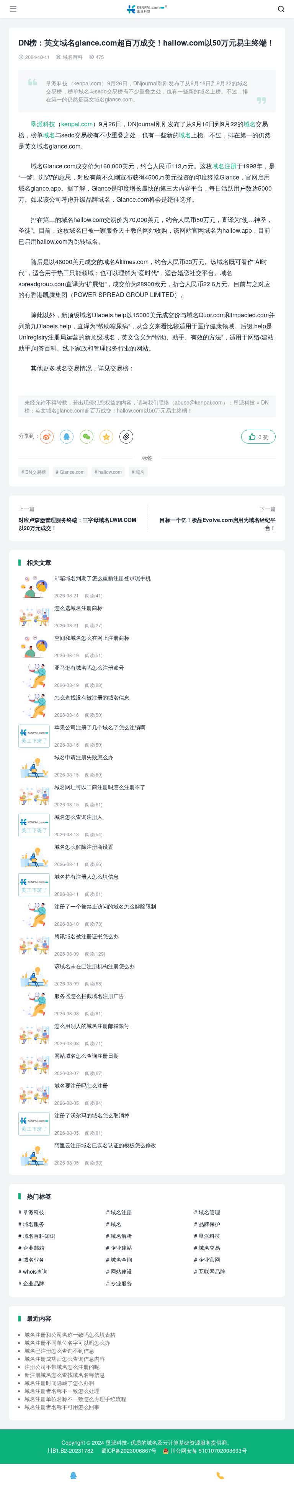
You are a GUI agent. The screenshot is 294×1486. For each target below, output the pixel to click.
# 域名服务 (31, 1224)
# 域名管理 (207, 1212)
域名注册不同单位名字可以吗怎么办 (67, 1342)
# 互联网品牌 (209, 1271)
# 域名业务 (31, 1259)
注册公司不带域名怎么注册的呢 (62, 1366)
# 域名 (113, 1224)
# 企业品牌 (31, 1283)
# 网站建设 (119, 1271)
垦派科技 (43, 123)
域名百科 (73, 56)
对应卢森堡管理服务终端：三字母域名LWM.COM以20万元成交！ (77, 518)
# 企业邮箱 (31, 1247)
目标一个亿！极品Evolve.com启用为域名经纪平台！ (218, 518)
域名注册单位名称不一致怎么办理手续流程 (75, 1399)
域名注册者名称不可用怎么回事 (62, 1407)
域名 (249, 123)
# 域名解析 (119, 1235)
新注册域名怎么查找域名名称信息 (64, 1374)
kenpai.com (77, 123)
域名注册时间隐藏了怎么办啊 (59, 1382)
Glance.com (72, 471)
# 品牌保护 (207, 1224)
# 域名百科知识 (36, 1235)
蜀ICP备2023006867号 (129, 1450)
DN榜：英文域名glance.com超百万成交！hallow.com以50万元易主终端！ (146, 406)
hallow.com (110, 471)
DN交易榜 (35, 471)
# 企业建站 (119, 1247)
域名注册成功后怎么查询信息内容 (64, 1358)
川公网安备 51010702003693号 (208, 1450)
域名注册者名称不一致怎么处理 (62, 1391)
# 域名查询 (119, 1259)
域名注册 (224, 165)
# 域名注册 (119, 1212)
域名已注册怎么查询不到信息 (59, 1350)
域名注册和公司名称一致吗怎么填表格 (70, 1334)
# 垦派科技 (31, 1212)
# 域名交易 (207, 1247)
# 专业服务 (119, 1283)
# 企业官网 (207, 1259)
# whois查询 (32, 1271)
